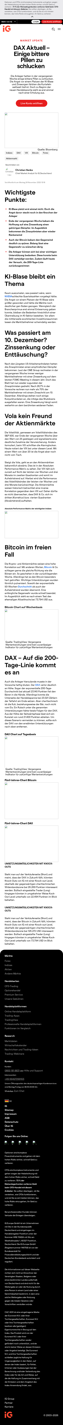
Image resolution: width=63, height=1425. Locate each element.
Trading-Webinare (14, 1053)
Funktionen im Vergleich (17, 1028)
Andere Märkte (13, 973)
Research (10, 1035)
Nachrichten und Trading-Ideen (21, 1049)
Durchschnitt (25, 586)
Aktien (8, 969)
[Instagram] (34, 1142)
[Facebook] (20, 1142)
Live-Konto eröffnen (52, 21)
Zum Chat (19, 1090)
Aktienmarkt (11, 158)
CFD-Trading (11, 986)
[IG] (7, 29)
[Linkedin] (6, 1142)
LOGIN (36, 21)
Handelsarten (12, 981)
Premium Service (14, 994)
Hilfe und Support (33, 1070)
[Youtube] (27, 1142)
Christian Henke (24, 170)
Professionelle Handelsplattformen (23, 1024)
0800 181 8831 (12, 1070)
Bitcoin (35, 153)
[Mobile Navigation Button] (59, 29)
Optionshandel (12, 990)
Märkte (9, 955)
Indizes (9, 153)
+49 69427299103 (14, 1079)
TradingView (11, 1019)
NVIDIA (8, 296)
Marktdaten (11, 1041)
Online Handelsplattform (18, 1011)
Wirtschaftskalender (16, 1045)
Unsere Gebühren (14, 998)
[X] (13, 1142)
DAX (19, 153)
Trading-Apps (12, 1015)
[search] (53, 29)
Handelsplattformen (16, 1006)
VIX (26, 153)
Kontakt (9, 1061)
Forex (45, 153)
